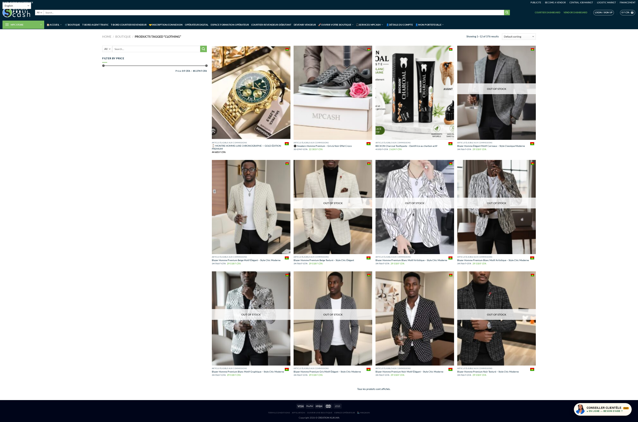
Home (106, 36)
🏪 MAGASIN (363, 412)
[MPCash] (16, 12)
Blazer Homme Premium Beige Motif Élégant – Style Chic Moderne (246, 260)
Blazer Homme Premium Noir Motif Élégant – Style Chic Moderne (409, 371)
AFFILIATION (298, 412)
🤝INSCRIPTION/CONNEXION (166, 24)
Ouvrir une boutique (319, 412)
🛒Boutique (72, 24)
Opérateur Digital (196, 24)
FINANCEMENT (628, 2)
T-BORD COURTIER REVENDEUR (129, 24)
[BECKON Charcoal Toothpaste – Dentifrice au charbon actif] (414, 93)
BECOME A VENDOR (555, 2)
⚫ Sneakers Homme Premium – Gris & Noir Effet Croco (323, 145)
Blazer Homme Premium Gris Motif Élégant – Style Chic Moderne (327, 371)
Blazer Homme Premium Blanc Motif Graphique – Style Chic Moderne (248, 371)
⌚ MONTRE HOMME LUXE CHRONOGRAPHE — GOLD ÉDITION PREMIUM (246, 147)
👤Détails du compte (399, 24)
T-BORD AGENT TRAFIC (95, 24)
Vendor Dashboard (575, 12)
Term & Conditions (279, 412)
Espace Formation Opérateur (230, 24)
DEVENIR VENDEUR (305, 24)
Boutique (123, 36)
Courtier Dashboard (548, 12)
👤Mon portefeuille (428, 24)
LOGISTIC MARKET (606, 2)
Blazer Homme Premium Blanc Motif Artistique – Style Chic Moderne (411, 260)
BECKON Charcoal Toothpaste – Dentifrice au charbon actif (406, 145)
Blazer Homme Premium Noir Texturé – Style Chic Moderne (488, 371)
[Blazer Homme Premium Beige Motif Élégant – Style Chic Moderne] (251, 207)
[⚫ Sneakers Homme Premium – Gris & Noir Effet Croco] (333, 93)
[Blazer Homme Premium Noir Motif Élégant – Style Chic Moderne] (414, 318)
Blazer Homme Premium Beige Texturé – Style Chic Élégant (324, 260)
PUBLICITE (536, 2)
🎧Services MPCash (368, 24)
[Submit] (507, 12)
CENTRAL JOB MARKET (581, 2)
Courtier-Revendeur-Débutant (271, 24)
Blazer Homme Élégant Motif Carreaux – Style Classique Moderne (491, 145)
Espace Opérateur (344, 412)
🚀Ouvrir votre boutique (334, 24)
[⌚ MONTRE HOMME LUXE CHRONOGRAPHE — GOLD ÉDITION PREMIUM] (251, 93)
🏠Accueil (53, 24)
